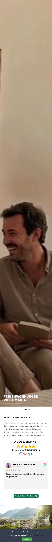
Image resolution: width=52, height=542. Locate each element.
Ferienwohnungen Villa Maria (21, 398)
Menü (27, 410)
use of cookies (38, 536)
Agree (27, 539)
